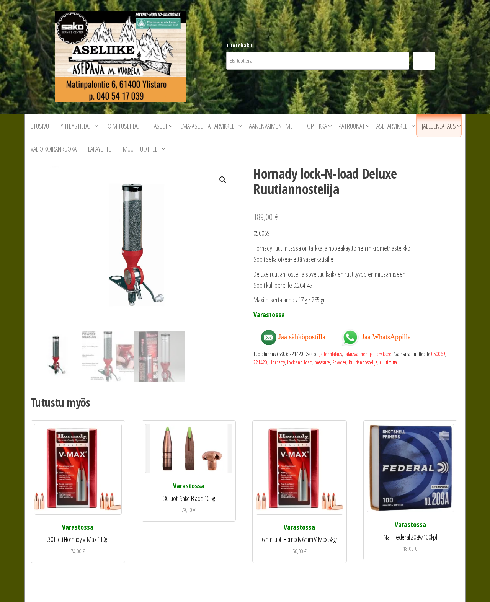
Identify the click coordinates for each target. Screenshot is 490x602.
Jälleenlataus (439, 126)
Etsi (424, 60)
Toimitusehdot (123, 126)
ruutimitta (388, 362)
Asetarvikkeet (393, 126)
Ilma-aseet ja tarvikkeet (208, 126)
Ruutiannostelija (363, 362)
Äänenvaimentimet (272, 126)
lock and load (299, 362)
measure (322, 362)
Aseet (161, 126)
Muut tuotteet (141, 148)
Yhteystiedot (76, 126)
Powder (339, 362)
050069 (438, 353)
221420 (260, 362)
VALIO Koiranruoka (54, 148)
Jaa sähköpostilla (300, 337)
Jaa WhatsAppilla (385, 336)
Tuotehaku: (240, 45)
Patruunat (351, 126)
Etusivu (40, 126)
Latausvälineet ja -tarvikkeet (368, 353)
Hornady (277, 362)
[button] (223, 180)
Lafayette (99, 148)
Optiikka (317, 126)
